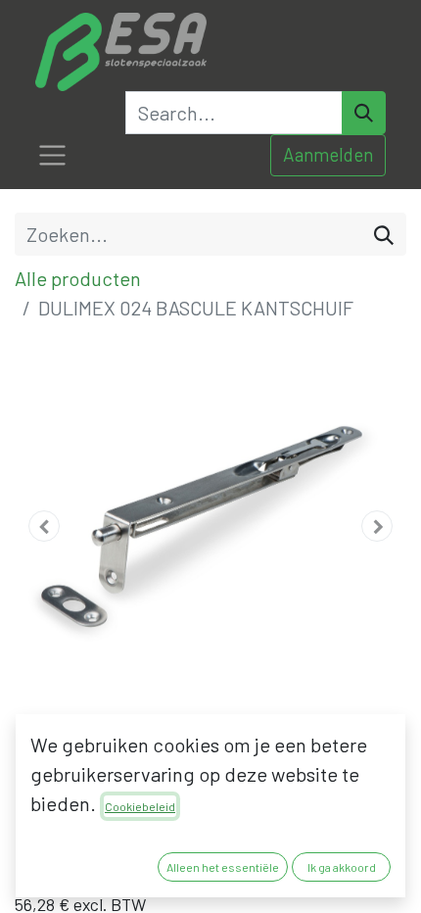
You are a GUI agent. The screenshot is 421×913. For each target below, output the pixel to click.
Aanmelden (328, 154)
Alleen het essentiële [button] (222, 867)
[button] (44, 526)
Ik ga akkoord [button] (341, 867)
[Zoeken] (383, 234)
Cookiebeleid (140, 806)
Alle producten (78, 278)
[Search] (364, 112)
